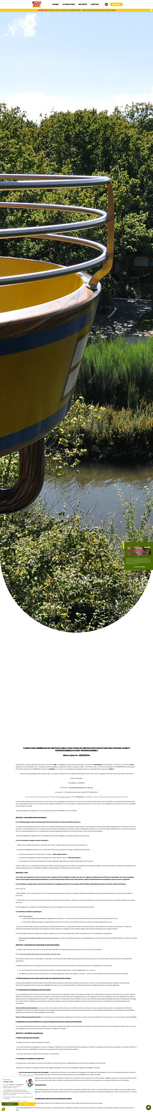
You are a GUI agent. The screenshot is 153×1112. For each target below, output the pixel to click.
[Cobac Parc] (37, 4)
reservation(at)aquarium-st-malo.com (80, 787)
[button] (55, 4)
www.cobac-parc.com (64, 797)
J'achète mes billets (139, 566)
